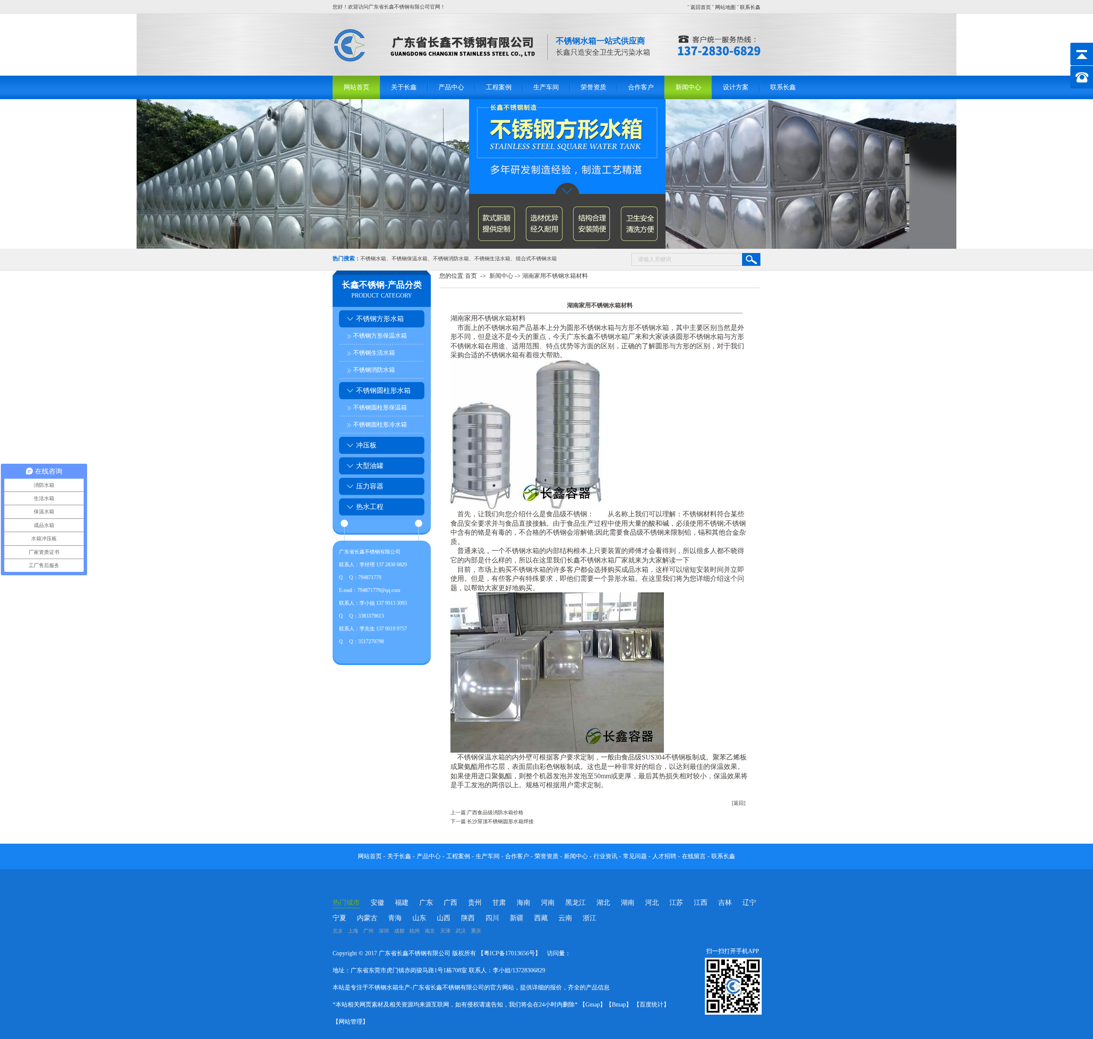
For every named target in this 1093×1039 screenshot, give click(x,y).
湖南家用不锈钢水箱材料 (555, 276)
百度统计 (651, 1004)
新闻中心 (688, 87)
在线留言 (694, 856)
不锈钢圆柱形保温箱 (380, 407)
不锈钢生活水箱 (492, 259)
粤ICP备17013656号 (509, 953)
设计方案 (735, 87)
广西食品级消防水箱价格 (495, 812)
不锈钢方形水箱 (380, 318)
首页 (471, 276)
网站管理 (350, 1021)
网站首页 (356, 87)
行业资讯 (605, 856)
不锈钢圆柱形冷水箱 (380, 424)
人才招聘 (664, 856)
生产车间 (546, 87)
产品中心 (451, 87)
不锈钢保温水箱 (409, 259)
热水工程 (369, 506)
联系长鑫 (750, 7)
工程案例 (498, 87)
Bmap (619, 1004)
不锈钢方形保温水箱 (380, 336)
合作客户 (641, 87)
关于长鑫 (404, 87)
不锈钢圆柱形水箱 (383, 390)
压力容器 (369, 486)
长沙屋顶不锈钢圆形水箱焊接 (500, 821)
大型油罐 (369, 465)
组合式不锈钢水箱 (536, 259)
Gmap (592, 1004)
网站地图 (725, 7)
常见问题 (636, 856)
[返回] (738, 803)
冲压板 (366, 445)
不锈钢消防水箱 (451, 259)
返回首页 (700, 7)
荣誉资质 (593, 87)
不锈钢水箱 (373, 259)
